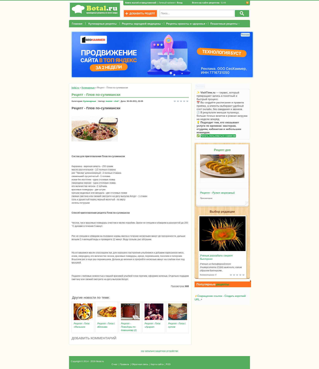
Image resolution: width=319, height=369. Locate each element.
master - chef (112, 101)
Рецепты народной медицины (141, 23)
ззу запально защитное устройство (159, 351)
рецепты (222, 284)
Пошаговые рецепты (224, 23)
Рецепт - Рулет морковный (217, 192)
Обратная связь (139, 364)
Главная (77, 23)
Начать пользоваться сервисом (218, 136)
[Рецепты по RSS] (247, 2)
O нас (114, 364)
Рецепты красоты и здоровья (185, 23)
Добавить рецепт (142, 13)
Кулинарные (89, 101)
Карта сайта (157, 364)
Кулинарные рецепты (102, 23)
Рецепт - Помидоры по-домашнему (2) (129, 327)
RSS (168, 364)
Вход (180, 2)
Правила (124, 364)
